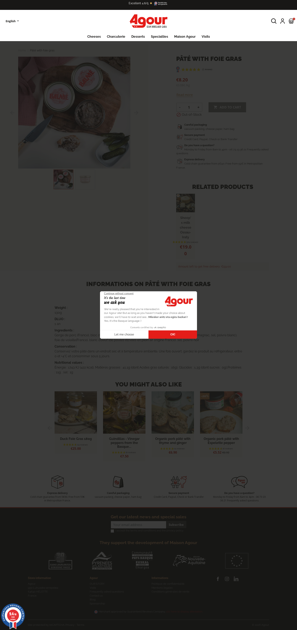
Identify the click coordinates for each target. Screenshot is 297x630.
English (11, 21)
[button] (274, 21)
